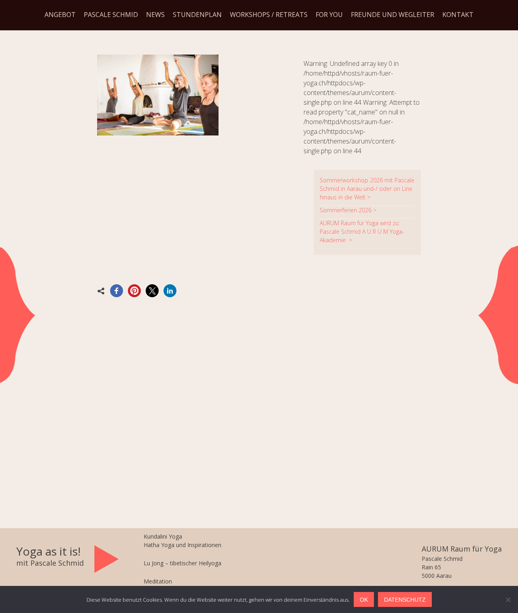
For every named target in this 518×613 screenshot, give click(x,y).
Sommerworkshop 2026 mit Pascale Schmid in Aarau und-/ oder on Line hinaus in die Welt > (367, 188)
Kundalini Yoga (163, 536)
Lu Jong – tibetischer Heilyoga (182, 563)
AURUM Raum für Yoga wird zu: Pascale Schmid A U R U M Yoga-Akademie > (362, 231)
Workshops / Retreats (269, 14)
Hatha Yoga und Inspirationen (182, 545)
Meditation (158, 581)
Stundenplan (197, 14)
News (155, 14)
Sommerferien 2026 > (348, 210)
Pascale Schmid (111, 14)
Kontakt (457, 14)
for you (329, 14)
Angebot (60, 14)
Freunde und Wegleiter (392, 14)
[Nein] (508, 600)
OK (364, 599)
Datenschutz (405, 599)
